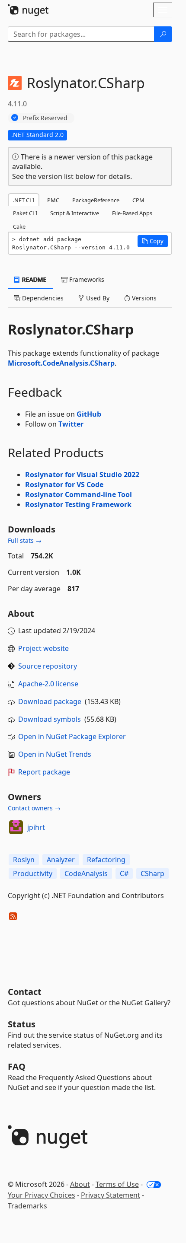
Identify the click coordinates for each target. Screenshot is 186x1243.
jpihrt (36, 827)
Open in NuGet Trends (54, 754)
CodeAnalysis (86, 873)
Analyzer (61, 859)
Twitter (70, 424)
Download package (49, 701)
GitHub (89, 414)
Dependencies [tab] (42, 298)
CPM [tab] (138, 200)
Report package (44, 772)
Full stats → (25, 540)
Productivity (32, 873)
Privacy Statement (110, 1195)
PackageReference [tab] (95, 200)
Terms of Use (117, 1184)
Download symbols (49, 719)
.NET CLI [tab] (23, 200)
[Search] (163, 34)
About (80, 1184)
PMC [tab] (53, 200)
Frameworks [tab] (85, 279)
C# (124, 873)
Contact (25, 992)
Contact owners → (34, 808)
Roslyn (24, 859)
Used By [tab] (96, 298)
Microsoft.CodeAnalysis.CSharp (61, 363)
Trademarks (27, 1206)
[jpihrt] (16, 827)
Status (21, 1024)
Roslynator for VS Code (64, 484)
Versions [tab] (143, 298)
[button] (153, 241)
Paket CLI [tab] (25, 213)
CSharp (152, 873)
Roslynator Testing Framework (78, 504)
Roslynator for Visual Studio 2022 (82, 474)
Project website (43, 648)
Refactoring (106, 859)
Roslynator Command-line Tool (78, 494)
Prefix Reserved (45, 118)
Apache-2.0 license (48, 683)
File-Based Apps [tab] (132, 213)
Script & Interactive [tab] (74, 213)
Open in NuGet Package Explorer (72, 736)
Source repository (47, 666)
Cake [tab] (19, 226)
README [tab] (33, 279)
